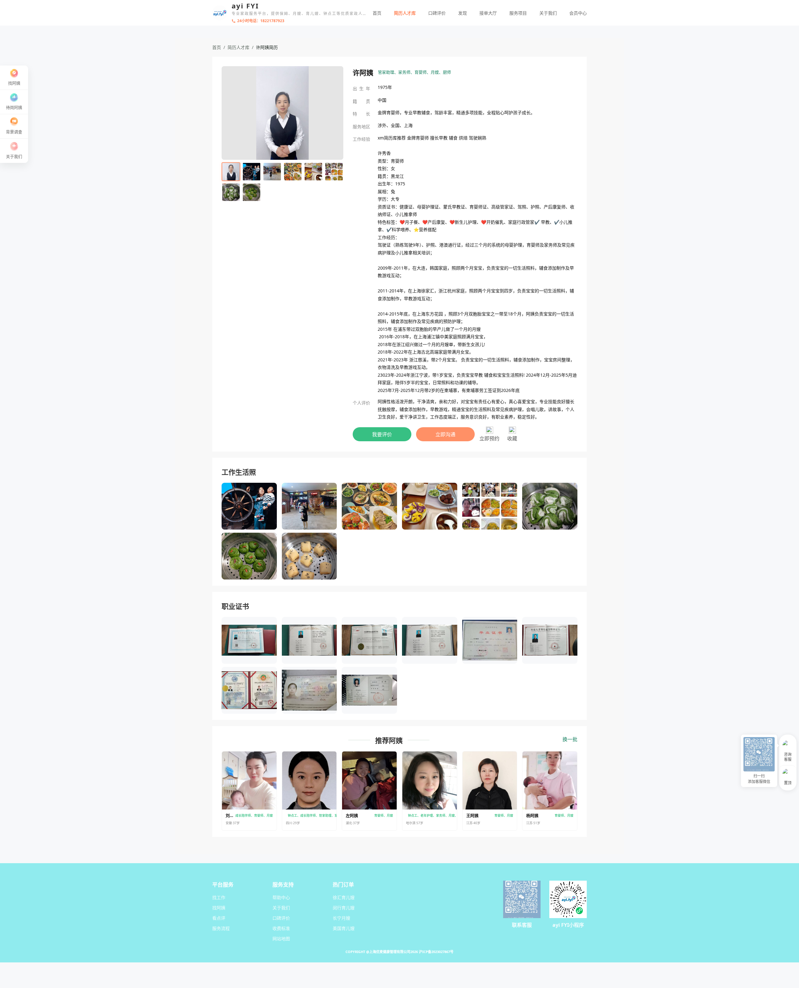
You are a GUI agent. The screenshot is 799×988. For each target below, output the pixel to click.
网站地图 (281, 939)
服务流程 (221, 928)
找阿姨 (218, 908)
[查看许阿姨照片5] (313, 171)
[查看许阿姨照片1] (231, 171)
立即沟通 (445, 434)
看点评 (218, 918)
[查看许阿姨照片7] (231, 192)
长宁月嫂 (341, 918)
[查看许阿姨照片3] (272, 171)
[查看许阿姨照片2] (251, 171)
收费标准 (281, 928)
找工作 (218, 897)
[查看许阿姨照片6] (334, 171)
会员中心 (578, 13)
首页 (377, 13)
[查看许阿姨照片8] (251, 192)
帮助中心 (281, 897)
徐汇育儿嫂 (344, 897)
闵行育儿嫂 (344, 908)
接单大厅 (488, 13)
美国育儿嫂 (344, 928)
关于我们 (548, 13)
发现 (462, 13)
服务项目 (518, 13)
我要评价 (382, 434)
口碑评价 (437, 13)
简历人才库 (405, 13)
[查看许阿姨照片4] (292, 171)
